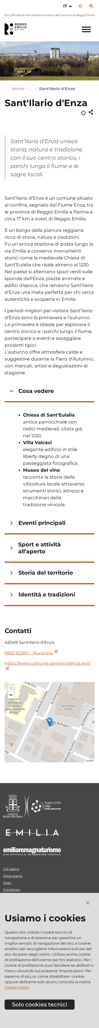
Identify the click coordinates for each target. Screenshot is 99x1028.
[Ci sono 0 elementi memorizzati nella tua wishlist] (80, 6)
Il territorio (31, 88)
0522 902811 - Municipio (29, 653)
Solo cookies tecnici (39, 1004)
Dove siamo (13, 876)
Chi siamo (11, 869)
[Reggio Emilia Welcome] (18, 29)
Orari (7, 883)
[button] (68, 6)
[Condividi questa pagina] (91, 112)
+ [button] (10, 688)
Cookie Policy (17, 987)
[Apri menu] (86, 29)
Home (18, 88)
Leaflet (89, 760)
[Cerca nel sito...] (91, 6)
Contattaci (11, 890)
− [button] (10, 695)
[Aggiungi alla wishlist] (83, 112)
